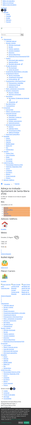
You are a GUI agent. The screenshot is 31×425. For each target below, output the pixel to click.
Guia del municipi (8, 349)
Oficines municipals (9, 330)
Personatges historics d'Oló (11, 372)
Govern (5, 309)
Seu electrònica (8, 324)
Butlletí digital (7, 362)
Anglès (8, 18)
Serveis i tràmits (8, 307)
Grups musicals (8, 383)
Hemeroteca (7, 368)
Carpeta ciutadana (9, 336)
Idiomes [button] (5, 12)
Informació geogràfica (10, 353)
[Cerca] (22, 34)
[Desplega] (11, 184)
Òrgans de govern (8, 311)
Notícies (5, 213)
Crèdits (5, 391)
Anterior (3, 254)
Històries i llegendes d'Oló (11, 374)
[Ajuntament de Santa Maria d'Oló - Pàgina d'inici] (11, 30)
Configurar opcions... (6, 422)
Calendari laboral (8, 305)
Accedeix (3, 229)
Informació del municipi (10, 351)
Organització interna (9, 315)
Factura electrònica (9, 340)
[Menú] (2, 37)
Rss (4, 366)
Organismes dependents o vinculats (14, 313)
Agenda (17, 184)
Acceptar (26, 422)
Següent (8, 254)
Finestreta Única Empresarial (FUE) (13, 341)
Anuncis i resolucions (9, 321)
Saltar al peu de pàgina (9, 5)
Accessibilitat (7, 398)
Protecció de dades (9, 395)
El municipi (4, 343)
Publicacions (7, 215)
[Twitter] (2, 10)
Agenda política (8, 210)
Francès (8, 22)
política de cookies (16, 419)
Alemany (8, 20)
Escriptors (6, 379)
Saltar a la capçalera (9, 1)
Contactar (4, 8)
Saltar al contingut (8, 3)
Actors (5, 376)
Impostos (6, 338)
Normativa (6, 322)
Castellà (8, 16)
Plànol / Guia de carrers (10, 347)
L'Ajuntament (5, 303)
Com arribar (7, 345)
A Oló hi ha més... (6, 370)
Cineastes (6, 378)
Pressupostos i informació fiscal (13, 317)
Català (8, 14)
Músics (5, 381)
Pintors (5, 385)
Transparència (7, 326)
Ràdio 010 (6, 364)
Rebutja (21, 422)
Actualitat (7, 184)
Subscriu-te (4, 268)
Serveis (5, 332)
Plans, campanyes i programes (12, 319)
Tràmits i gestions (8, 334)
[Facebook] (5, 10)
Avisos (5, 212)
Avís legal (6, 397)
